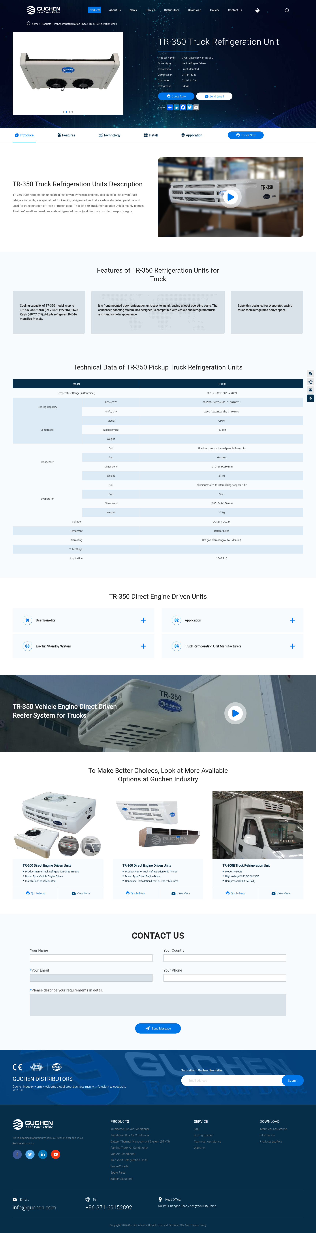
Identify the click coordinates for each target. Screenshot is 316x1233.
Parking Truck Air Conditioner (129, 1147)
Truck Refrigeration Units (103, 23)
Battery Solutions (121, 1179)
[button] (63, 112)
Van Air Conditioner (122, 1154)
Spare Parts (117, 1172)
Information (267, 1135)
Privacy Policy (198, 1225)
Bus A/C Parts (119, 1166)
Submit (292, 1080)
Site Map (185, 1225)
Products (46, 23)
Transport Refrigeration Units (70, 23)
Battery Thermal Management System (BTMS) (140, 1141)
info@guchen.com (34, 1207)
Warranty (200, 1147)
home (35, 23)
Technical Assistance (207, 1141)
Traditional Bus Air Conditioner (130, 1135)
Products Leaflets (271, 1141)
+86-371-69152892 (108, 1207)
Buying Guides (203, 1135)
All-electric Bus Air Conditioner (129, 1129)
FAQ (196, 1129)
